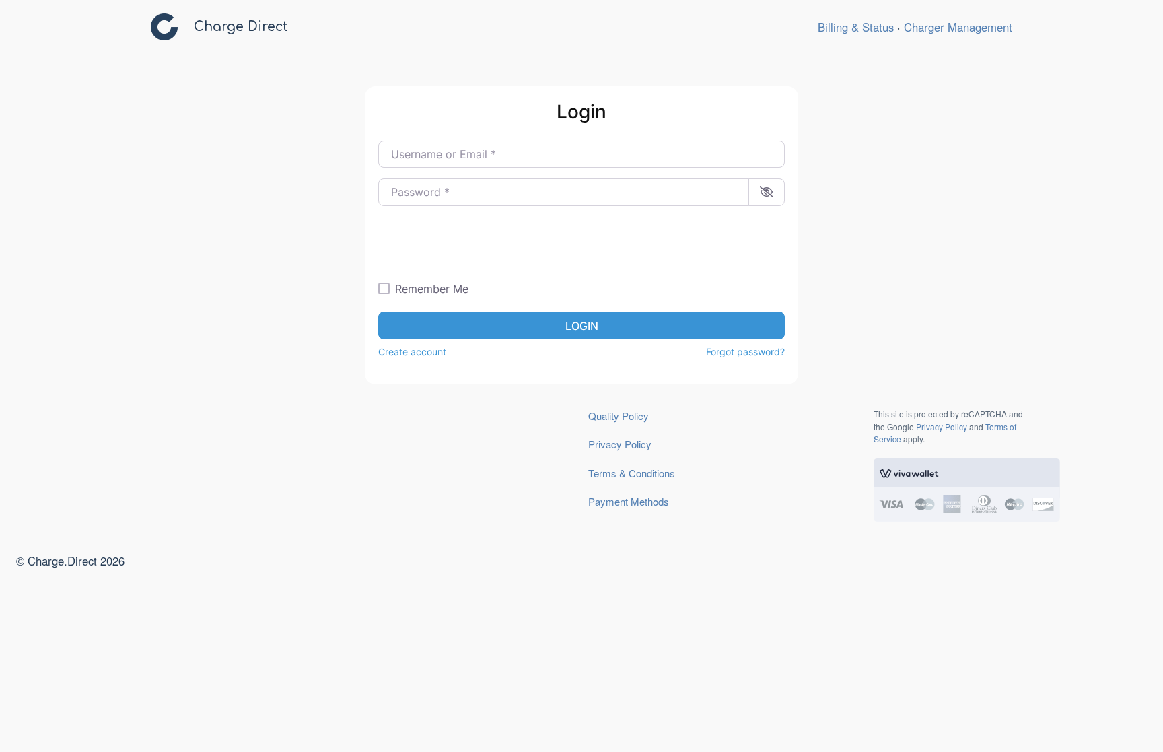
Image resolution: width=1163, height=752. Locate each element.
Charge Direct (241, 27)
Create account (412, 351)
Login (581, 326)
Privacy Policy (619, 444)
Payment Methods (628, 501)
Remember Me (431, 289)
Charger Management (958, 27)
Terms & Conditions (631, 473)
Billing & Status (856, 27)
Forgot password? (745, 351)
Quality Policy (618, 416)
